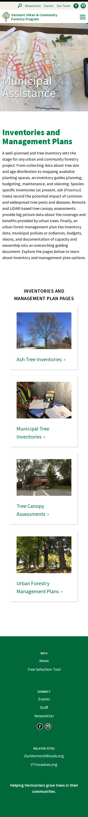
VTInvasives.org (44, 764)
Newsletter (33, 6)
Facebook (76, 5)
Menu (83, 17)
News (44, 660)
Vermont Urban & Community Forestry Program (34, 17)
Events (49, 6)
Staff (44, 707)
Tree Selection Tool (44, 669)
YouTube (83, 5)
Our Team (63, 6)
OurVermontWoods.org (44, 755)
